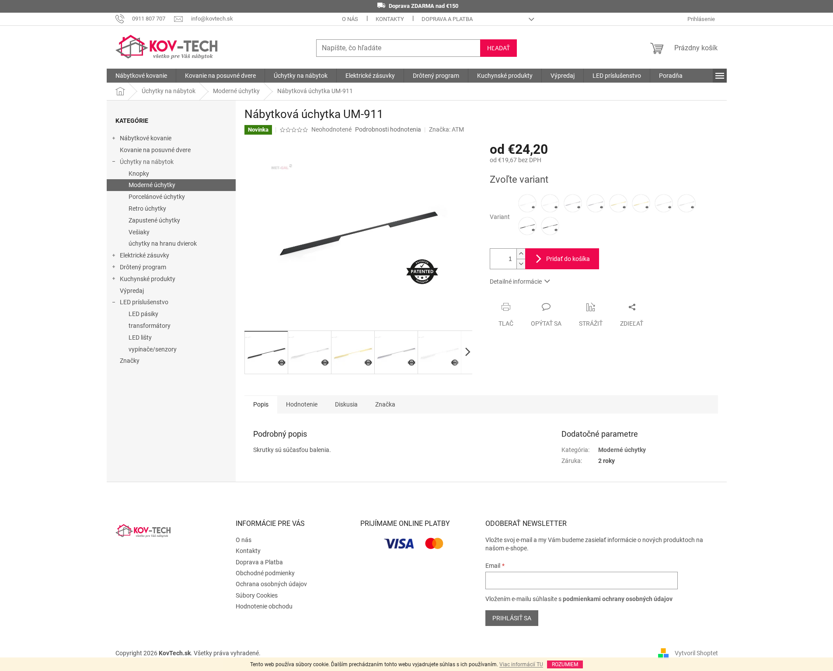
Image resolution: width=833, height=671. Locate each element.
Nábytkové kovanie (145, 138)
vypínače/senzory (153, 349)
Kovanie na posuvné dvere (155, 149)
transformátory (150, 325)
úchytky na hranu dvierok (163, 243)
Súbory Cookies (257, 595)
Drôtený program (143, 267)
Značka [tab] (385, 404)
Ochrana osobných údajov (271, 584)
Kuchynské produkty (147, 278)
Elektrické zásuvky (144, 255)
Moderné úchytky (152, 184)
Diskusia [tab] (346, 404)
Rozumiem (565, 664)
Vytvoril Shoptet (696, 652)
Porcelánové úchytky (157, 196)
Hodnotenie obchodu (264, 606)
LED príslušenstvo (144, 302)
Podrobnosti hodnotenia (388, 129)
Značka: (446, 129)
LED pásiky (143, 313)
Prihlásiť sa (511, 618)
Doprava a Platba (447, 19)
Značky (129, 360)
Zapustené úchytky (154, 220)
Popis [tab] (260, 404)
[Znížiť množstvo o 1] (520, 264)
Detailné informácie (516, 281)
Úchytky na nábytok (147, 161)
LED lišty (140, 337)
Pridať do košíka (568, 258)
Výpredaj (132, 290)
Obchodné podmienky (265, 573)
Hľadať (498, 48)
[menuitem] (141, 76)
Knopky (139, 173)
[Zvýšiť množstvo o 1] (520, 254)
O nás (350, 19)
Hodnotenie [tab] (301, 404)
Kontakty (390, 19)
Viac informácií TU (521, 664)
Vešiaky (139, 232)
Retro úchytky (147, 208)
